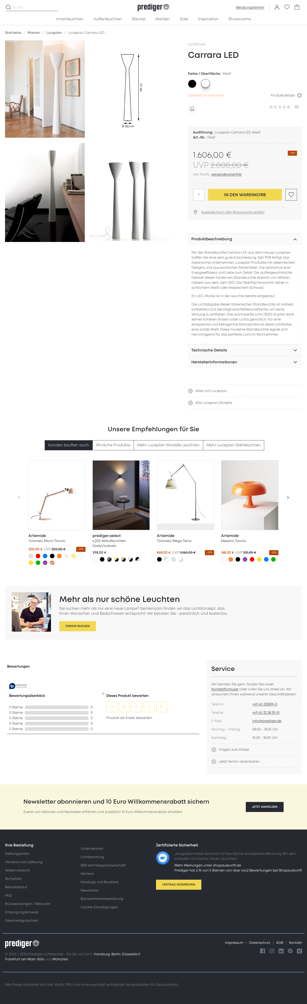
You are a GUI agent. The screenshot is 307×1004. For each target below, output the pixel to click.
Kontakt (295, 942)
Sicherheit (13, 879)
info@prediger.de (266, 721)
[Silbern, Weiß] (166, 559)
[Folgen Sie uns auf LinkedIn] (281, 951)
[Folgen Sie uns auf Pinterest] (290, 951)
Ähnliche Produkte (113, 445)
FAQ (8, 895)
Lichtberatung (92, 857)
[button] (265, 807)
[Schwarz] (52, 556)
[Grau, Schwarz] (109, 559)
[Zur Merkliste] (286, 7)
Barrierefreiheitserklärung (102, 899)
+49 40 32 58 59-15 (265, 712)
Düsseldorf (131, 954)
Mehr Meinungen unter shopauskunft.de (207, 865)
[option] (192, 84)
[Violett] (45, 562)
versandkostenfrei (226, 174)
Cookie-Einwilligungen (99, 907)
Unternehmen (92, 848)
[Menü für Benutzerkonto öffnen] (276, 7)
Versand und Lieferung (24, 862)
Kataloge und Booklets (99, 882)
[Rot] (38, 556)
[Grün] (38, 562)
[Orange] (59, 556)
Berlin (116, 954)
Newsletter (90, 890)
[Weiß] (80, 556)
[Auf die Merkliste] (291, 195)
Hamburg (102, 954)
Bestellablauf (16, 887)
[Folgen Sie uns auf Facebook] (262, 951)
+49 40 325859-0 (264, 704)
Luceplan (197, 44)
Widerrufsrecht (17, 870)
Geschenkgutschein (21, 920)
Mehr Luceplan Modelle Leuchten (168, 445)
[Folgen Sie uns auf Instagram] (271, 951)
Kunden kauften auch (68, 445)
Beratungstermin (250, 7)
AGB (280, 942)
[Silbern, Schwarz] (130, 559)
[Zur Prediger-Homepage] (153, 7)
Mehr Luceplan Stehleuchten (234, 445)
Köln (40, 959)
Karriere (87, 874)
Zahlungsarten (17, 853)
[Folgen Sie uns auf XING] (299, 951)
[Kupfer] (52, 562)
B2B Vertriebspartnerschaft (103, 865)
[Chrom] (66, 556)
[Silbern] (30, 556)
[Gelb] (30, 562)
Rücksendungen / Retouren (27, 904)
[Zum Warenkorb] (296, 7)
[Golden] (73, 556)
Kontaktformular (224, 689)
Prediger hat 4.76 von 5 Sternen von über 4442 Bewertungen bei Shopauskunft (238, 870)
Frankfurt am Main (20, 959)
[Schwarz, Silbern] (137, 559)
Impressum (234, 942)
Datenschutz (260, 942)
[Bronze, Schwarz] (123, 559)
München (60, 959)
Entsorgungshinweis (21, 912)
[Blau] (45, 556)
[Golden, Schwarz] (116, 559)
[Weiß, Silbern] (180, 559)
